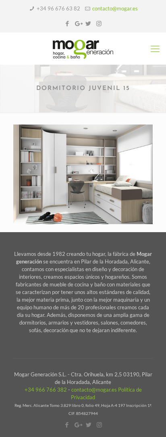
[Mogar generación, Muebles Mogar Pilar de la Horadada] (83, 49)
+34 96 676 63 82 (58, 8)
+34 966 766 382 (46, 389)
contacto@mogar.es (115, 8)
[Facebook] (67, 23)
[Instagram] (99, 23)
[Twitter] (88, 23)
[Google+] (78, 23)
